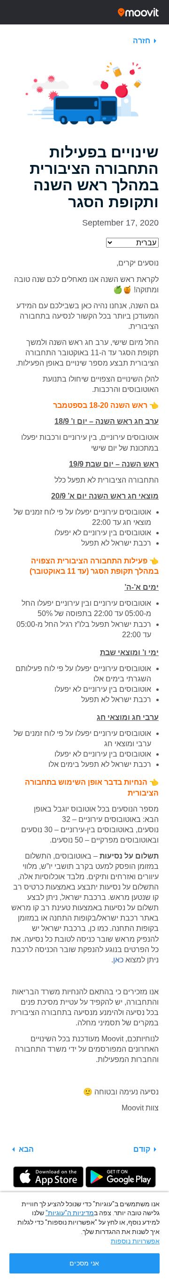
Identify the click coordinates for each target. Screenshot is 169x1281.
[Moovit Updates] (84, 12)
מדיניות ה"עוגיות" (70, 1213)
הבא (26, 1149)
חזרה (141, 41)
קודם (141, 1149)
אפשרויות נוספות (135, 1241)
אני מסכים (84, 1263)
